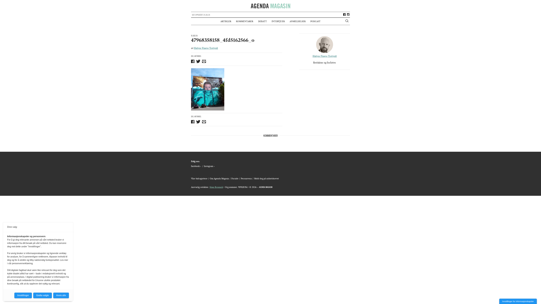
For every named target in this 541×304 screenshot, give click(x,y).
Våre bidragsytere (199, 178)
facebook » (196, 166)
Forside (234, 178)
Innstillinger (23, 295)
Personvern (246, 178)
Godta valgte (42, 295)
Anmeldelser (298, 21)
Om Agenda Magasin (219, 178)
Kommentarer (244, 21)
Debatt (262, 21)
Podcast (315, 21)
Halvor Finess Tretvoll (206, 48)
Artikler (225, 21)
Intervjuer (278, 21)
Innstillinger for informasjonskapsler (518, 301)
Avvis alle (61, 295)
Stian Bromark (216, 187)
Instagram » (209, 166)
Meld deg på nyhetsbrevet (266, 178)
